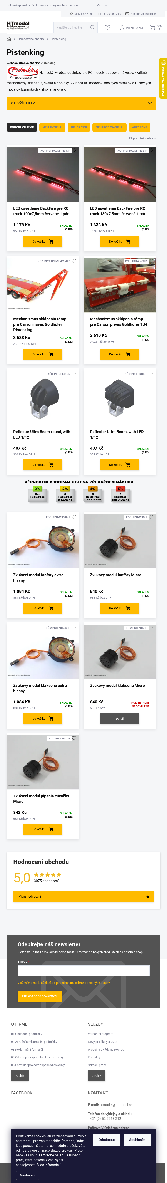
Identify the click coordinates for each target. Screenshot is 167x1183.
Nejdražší (79, 127)
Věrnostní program (100, 1034)
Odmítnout (107, 1140)
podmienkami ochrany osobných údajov (83, 983)
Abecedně (139, 127)
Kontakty (94, 1057)
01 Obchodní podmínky (26, 1034)
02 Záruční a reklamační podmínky (34, 1042)
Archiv (20, 1075)
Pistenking (48, 63)
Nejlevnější (52, 127)
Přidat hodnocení (29, 896)
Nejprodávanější (109, 127)
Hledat (91, 27)
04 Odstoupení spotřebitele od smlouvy (37, 1057)
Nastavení (27, 1175)
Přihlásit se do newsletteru (40, 996)
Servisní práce (97, 1065)
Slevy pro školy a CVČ (102, 1042)
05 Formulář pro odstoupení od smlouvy (38, 1065)
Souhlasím (137, 1140)
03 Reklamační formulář (27, 1049)
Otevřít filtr (23, 103)
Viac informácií (48, 1165)
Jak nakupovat (17, 5)
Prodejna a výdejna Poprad (106, 1049)
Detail (120, 718)
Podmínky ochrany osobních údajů (54, 5)
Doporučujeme (22, 127)
